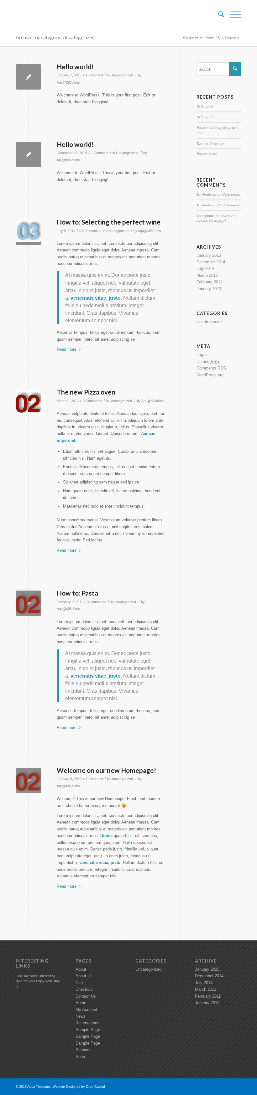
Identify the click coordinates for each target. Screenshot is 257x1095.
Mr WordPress (207, 194)
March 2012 (207, 275)
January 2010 (209, 289)
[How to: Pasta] (28, 603)
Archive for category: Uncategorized (55, 37)
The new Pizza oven (86, 392)
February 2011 (209, 282)
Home (209, 37)
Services (84, 1049)
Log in (202, 354)
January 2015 (209, 255)
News (81, 1016)
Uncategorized (122, 75)
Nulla (127, 842)
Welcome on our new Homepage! (106, 770)
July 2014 (205, 268)
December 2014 (211, 262)
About (81, 969)
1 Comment (94, 75)
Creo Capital (95, 1086)
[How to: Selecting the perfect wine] (28, 232)
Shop (80, 1056)
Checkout (84, 989)
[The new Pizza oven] (28, 402)
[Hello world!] (28, 77)
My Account (86, 1009)
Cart (79, 982)
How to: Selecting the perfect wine (108, 222)
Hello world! (75, 66)
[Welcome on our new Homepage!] (28, 780)
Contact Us (86, 996)
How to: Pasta (77, 593)
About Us (84, 976)
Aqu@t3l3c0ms (68, 82)
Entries (208, 361)
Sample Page (88, 1029)
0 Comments (89, 231)
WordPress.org (210, 375)
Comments (211, 368)
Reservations (87, 1022)
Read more (66, 349)
